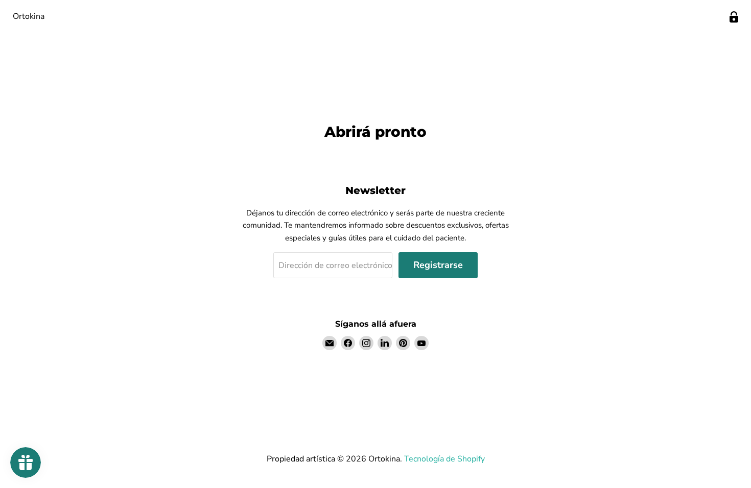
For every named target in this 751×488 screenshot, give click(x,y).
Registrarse (438, 265)
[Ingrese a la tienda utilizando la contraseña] (733, 17)
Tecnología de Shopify (444, 459)
